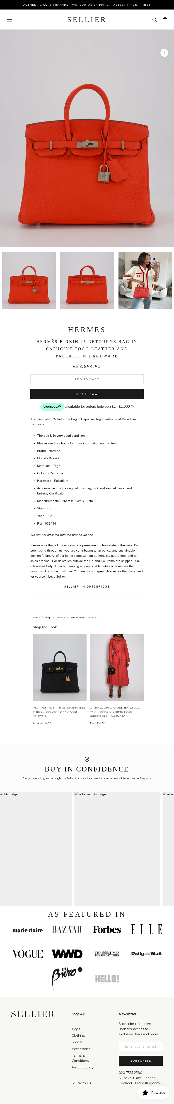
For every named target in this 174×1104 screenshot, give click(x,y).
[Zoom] (164, 53)
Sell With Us (81, 1083)
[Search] (154, 19)
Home (36, 617)
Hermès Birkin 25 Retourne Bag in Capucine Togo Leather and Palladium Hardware (77, 617)
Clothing (78, 1036)
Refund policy (83, 1067)
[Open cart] (165, 19)
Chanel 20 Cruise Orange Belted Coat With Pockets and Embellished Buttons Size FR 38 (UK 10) (115, 711)
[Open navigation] (9, 20)
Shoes (77, 1042)
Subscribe (140, 1060)
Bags (48, 617)
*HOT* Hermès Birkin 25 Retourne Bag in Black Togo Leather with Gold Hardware (59, 711)
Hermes (87, 329)
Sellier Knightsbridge (87, 586)
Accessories (81, 1049)
